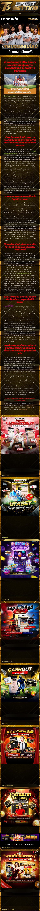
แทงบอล (5, 723)
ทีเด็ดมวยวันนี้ (30, 406)
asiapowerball (7, 785)
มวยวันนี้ (19, 404)
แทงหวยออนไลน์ (8, 847)
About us (19, 844)
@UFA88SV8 (23, 410)
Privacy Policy (29, 844)
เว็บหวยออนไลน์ (8, 909)
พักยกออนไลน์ (7, 661)
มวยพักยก (29, 408)
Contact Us (9, 844)
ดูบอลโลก (5, 475)
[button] (20, 14)
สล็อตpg (5, 599)
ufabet (5, 537)
